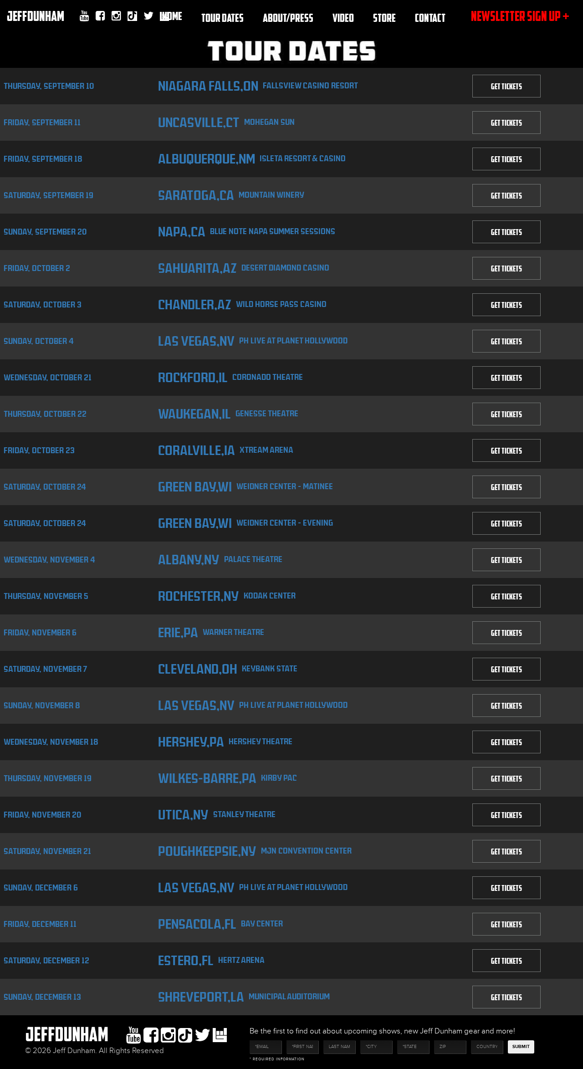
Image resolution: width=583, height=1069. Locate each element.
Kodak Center (270, 595)
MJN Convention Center (306, 850)
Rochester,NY (198, 596)
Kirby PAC (279, 777)
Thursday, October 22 (45, 414)
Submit (521, 1046)
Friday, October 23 (39, 450)
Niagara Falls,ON (208, 86)
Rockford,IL (193, 377)
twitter (148, 16)
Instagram (116, 16)
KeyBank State (269, 668)
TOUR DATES (222, 17)
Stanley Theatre (244, 814)
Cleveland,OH (197, 669)
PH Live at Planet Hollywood (293, 340)
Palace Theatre (253, 559)
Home (172, 15)
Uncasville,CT (199, 122)
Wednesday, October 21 (48, 377)
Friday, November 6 (40, 632)
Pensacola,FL (197, 924)
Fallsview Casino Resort (310, 85)
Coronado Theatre (267, 377)
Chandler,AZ (194, 305)
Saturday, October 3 (43, 304)
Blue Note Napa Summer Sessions (272, 231)
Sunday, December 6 (41, 887)
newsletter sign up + (520, 16)
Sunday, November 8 (42, 705)
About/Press (288, 17)
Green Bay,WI (195, 487)
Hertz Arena (241, 960)
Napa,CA (181, 232)
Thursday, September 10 (49, 86)
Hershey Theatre (260, 741)
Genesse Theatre (266, 413)
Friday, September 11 (42, 122)
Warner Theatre (233, 632)
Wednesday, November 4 (49, 559)
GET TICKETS (506, 86)
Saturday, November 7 (45, 669)
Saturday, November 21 (47, 851)
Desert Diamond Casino (285, 267)
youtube (84, 16)
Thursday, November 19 (48, 778)
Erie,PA (178, 632)
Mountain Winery (271, 194)
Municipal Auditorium (289, 996)
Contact (430, 17)
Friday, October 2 (37, 268)
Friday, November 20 (42, 814)
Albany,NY (189, 560)
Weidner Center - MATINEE (284, 486)
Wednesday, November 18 (51, 742)
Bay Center (262, 923)
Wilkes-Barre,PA (207, 778)
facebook (100, 16)
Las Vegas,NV (196, 341)
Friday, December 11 (40, 924)
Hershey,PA (191, 742)
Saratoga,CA (196, 195)
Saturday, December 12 (46, 960)
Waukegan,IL (194, 414)
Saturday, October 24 (45, 486)
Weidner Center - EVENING (284, 522)
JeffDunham (35, 16)
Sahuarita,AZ (197, 268)
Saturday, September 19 (48, 195)
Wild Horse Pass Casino (281, 304)
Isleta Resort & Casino (303, 158)
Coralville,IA (196, 450)
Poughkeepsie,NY (207, 851)
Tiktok (132, 17)
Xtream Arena (266, 450)
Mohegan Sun (269, 122)
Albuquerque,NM (206, 159)
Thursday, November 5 (46, 596)
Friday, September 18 (43, 158)
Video (343, 17)
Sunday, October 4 (39, 341)
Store (384, 17)
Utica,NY (183, 815)
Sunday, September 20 (45, 231)
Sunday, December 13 (42, 997)
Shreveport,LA (201, 997)
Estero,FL (186, 960)
